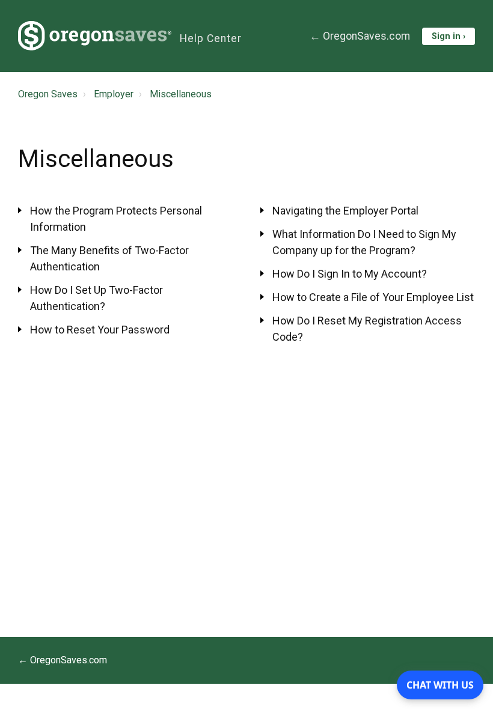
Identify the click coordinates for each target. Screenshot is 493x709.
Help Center (211, 38)
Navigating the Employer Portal (345, 210)
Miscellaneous (181, 94)
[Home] (94, 36)
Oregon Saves (48, 94)
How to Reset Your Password (100, 329)
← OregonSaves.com (360, 36)
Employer (113, 94)
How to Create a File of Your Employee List (373, 297)
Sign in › (448, 36)
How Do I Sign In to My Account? (349, 273)
